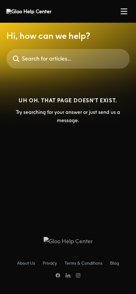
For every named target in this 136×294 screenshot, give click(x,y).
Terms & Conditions (83, 263)
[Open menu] (124, 11)
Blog (114, 263)
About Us (26, 263)
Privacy (50, 263)
